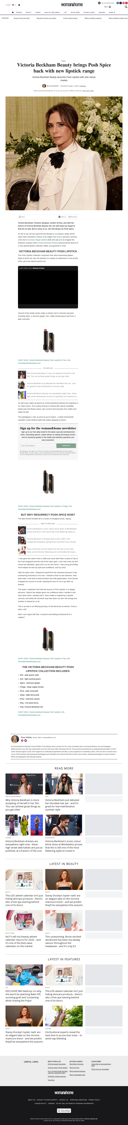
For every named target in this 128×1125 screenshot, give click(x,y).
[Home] (13, 12)
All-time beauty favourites (57, 1064)
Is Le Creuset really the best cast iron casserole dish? (58, 1072)
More (111, 12)
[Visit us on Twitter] (120, 3)
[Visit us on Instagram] (123, 3)
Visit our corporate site (90, 1119)
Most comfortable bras (77, 1075)
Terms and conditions (78, 1100)
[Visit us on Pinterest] (126, 3)
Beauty (28, 12)
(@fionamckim (16, 749)
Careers (51, 1103)
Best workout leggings (77, 1071)
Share (23, 217)
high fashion (57, 237)
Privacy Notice (24, 453)
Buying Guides (89, 12)
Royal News (75, 12)
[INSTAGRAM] (22, 740)
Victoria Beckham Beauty (48, 243)
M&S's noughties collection (93, 18)
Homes (37, 12)
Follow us (63, 217)
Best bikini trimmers (77, 1064)
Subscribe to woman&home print (101, 1065)
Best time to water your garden (46, 18)
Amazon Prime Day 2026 (22, 18)
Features (83, 86)
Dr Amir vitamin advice (70, 18)
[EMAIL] (26, 740)
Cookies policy (40, 1103)
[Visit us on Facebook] (117, 3)
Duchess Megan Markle (37, 240)
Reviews (102, 12)
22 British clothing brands (57, 1076)
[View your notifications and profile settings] (19, 5)
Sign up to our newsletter (100, 1069)
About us (31, 1100)
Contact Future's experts (47, 1100)
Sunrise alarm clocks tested (57, 1068)
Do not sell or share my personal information (75, 1103)
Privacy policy (94, 1100)
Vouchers (51, 1080)
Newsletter (74, 217)
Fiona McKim (54, 86)
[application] (48, 287)
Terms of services (43, 451)
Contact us (63, 1100)
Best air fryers (74, 1068)
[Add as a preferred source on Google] (64, 1110)
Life (65, 12)
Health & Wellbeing (52, 12)
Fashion (19, 12)
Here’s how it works (88, 91)
